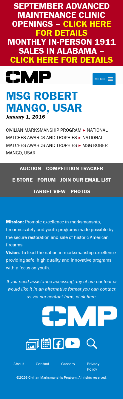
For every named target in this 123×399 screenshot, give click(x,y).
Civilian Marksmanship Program (28, 77)
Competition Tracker (74, 168)
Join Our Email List (85, 179)
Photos (80, 191)
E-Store (22, 179)
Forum (46, 179)
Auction (30, 168)
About (18, 363)
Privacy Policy (93, 366)
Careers (68, 363)
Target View (49, 191)
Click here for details (73, 28)
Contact (42, 363)
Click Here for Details (61, 59)
